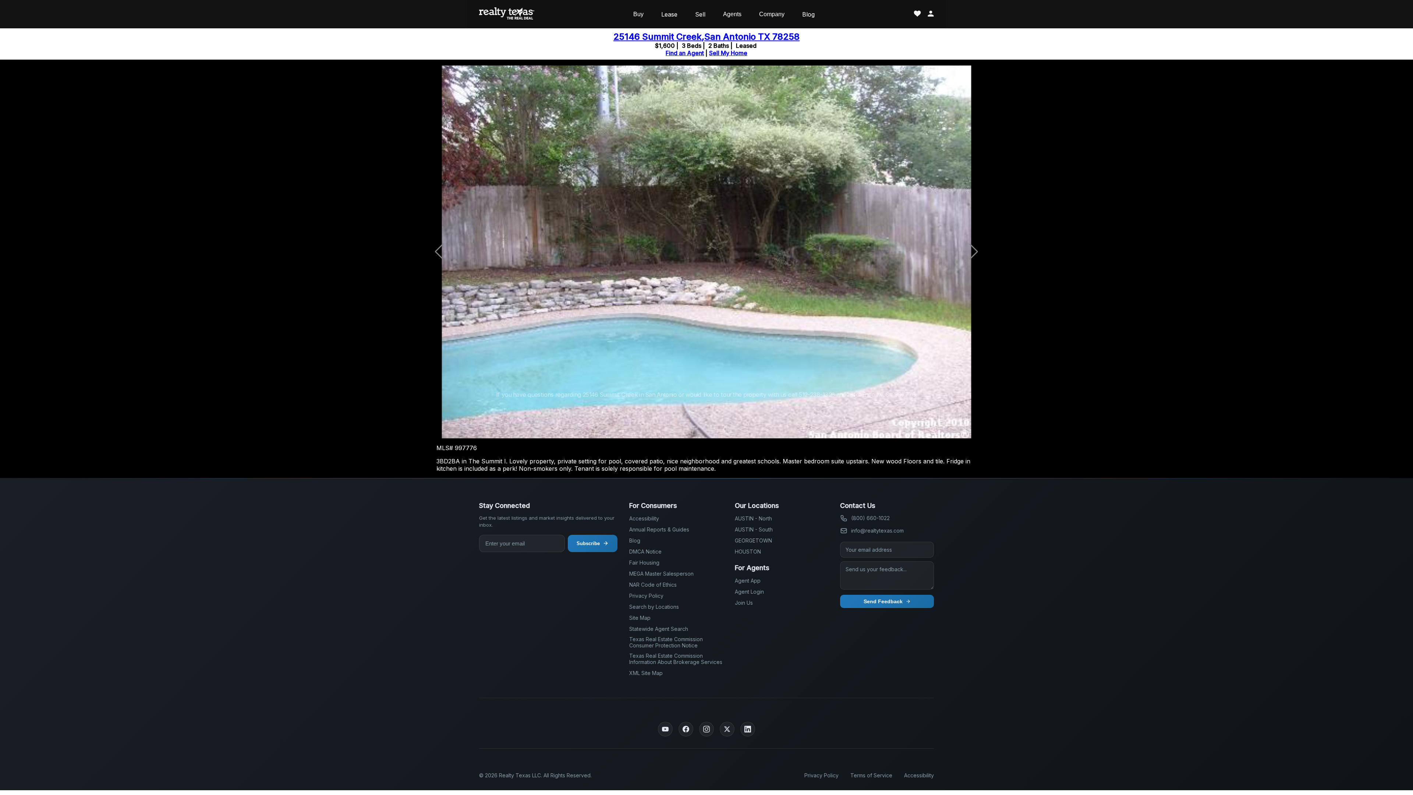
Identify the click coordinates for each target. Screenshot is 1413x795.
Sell (700, 14)
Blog (808, 14)
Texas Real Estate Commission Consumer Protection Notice (666, 642)
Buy (638, 14)
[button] (974, 252)
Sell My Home (728, 53)
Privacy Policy (646, 596)
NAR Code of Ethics (653, 585)
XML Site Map (646, 673)
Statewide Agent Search (658, 629)
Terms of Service (871, 775)
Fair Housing (644, 562)
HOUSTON (748, 551)
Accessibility (644, 518)
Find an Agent (685, 53)
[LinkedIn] (747, 729)
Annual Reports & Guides (659, 529)
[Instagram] (706, 729)
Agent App (748, 580)
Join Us (744, 603)
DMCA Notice (645, 551)
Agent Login (749, 592)
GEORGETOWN (753, 540)
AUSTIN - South (754, 529)
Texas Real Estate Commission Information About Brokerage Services (675, 659)
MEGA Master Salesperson (661, 573)
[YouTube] (665, 729)
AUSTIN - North (753, 518)
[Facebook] (686, 729)
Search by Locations (654, 607)
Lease (669, 14)
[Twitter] (727, 729)
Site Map (640, 618)
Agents (732, 14)
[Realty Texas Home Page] (506, 14)
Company (772, 14)
